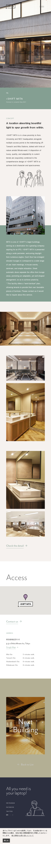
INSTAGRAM (10, 803)
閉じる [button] (6, 840)
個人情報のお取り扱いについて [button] (23, 835)
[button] (27, 600)
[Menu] (42, 7)
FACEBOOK (10, 807)
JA (12, 815)
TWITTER (9, 811)
